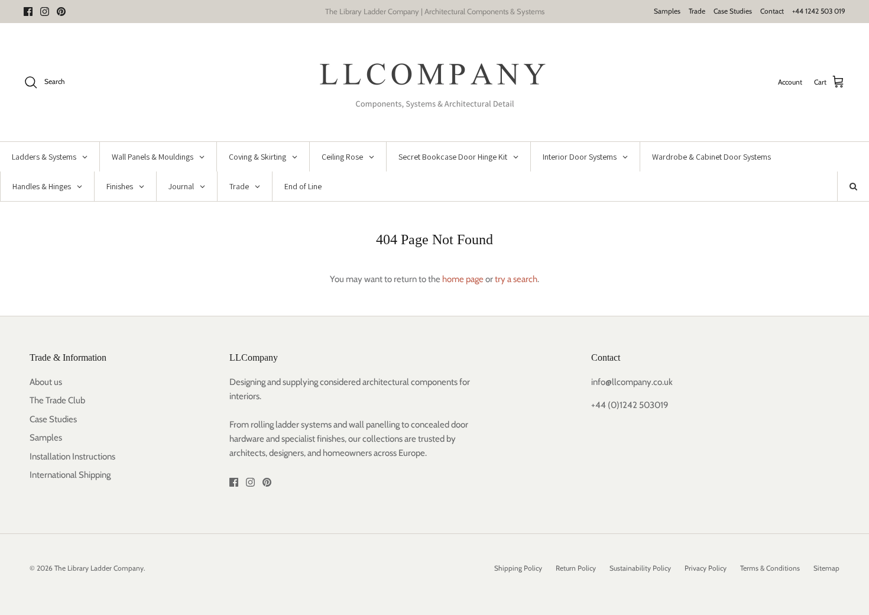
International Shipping (70, 475)
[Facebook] (28, 11)
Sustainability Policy (640, 568)
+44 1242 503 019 (818, 11)
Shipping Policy (518, 568)
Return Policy (576, 568)
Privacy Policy (706, 568)
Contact (772, 11)
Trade (697, 11)
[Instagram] (44, 11)
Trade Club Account (484, 16)
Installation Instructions (72, 456)
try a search (516, 279)
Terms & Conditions (770, 568)
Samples (667, 11)
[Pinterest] (61, 11)
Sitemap (826, 568)
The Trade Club (57, 400)
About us (46, 382)
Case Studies (733, 11)
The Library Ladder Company (99, 568)
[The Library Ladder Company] (434, 82)
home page (463, 279)
